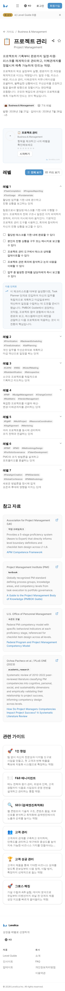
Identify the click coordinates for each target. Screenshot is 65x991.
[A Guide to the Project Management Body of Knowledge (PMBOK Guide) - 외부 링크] (56, 566)
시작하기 (25, 153)
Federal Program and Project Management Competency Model (32, 644)
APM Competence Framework (24, 552)
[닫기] (60, 15)
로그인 (40, 5)
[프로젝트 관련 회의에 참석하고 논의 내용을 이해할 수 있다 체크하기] (4, 261)
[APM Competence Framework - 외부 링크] (56, 520)
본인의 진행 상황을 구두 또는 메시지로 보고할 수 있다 (34, 243)
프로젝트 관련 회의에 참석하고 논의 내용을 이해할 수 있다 (32, 263)
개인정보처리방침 (45, 967)
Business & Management (32, 31)
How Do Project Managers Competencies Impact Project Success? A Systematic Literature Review (31, 712)
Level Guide (10, 955)
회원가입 (55, 5)
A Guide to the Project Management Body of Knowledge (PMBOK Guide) (31, 597)
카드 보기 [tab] (54, 172)
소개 (37, 955)
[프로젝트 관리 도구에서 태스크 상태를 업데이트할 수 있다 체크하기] (4, 251)
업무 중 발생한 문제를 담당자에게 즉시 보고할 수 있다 (34, 274)
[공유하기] (53, 41)
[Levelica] (5, 5)
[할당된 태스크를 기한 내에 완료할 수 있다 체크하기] (4, 234)
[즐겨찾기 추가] (59, 41)
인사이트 (8, 961)
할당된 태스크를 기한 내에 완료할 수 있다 (31, 234)
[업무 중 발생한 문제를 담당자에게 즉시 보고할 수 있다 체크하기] (4, 272)
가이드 (10, 31)
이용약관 (40, 972)
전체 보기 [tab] (36, 172)
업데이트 (8, 967)
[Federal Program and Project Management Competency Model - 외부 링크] (56, 613)
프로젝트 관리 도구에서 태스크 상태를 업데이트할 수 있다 (29, 253)
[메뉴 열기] (17, 6)
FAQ (37, 961)
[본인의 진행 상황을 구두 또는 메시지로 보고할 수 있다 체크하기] (4, 240)
